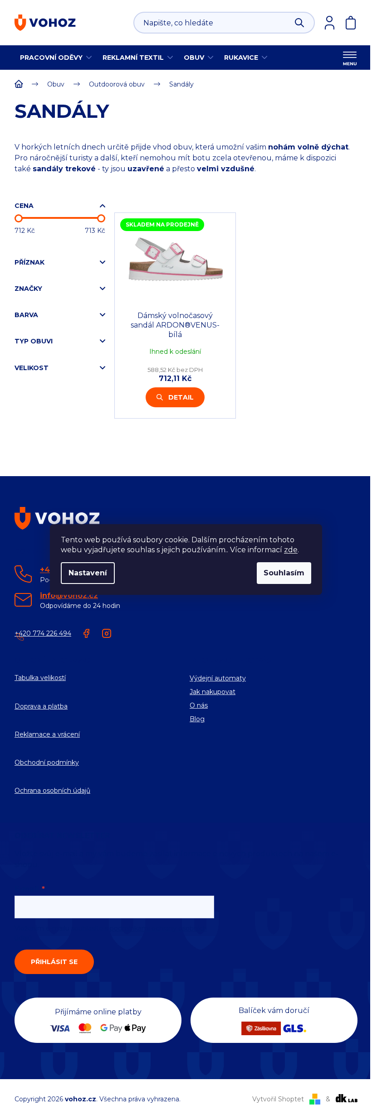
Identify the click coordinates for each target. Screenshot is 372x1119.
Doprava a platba (41, 706)
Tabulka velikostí (40, 678)
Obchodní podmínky (47, 762)
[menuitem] (56, 57)
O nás (199, 705)
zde (291, 549)
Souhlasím (284, 573)
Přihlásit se (54, 962)
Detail (181, 397)
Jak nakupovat (212, 692)
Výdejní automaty (218, 678)
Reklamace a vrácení (47, 734)
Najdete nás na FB (86, 633)
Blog (197, 719)
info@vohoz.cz (69, 595)
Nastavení (88, 573)
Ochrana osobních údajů (52, 790)
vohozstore (106, 633)
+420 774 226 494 (43, 633)
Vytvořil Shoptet (278, 1099)
